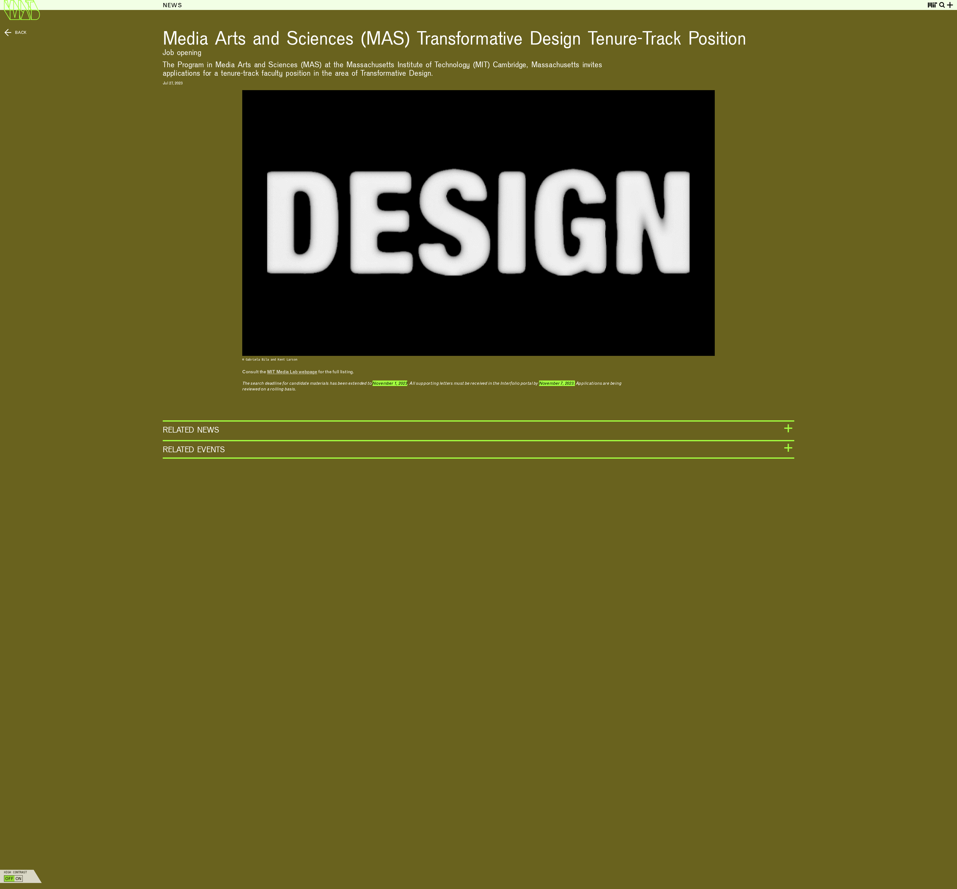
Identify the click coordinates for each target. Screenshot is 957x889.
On (18, 879)
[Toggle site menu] (950, 5)
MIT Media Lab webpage (292, 372)
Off (9, 879)
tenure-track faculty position (266, 72)
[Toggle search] (942, 5)
